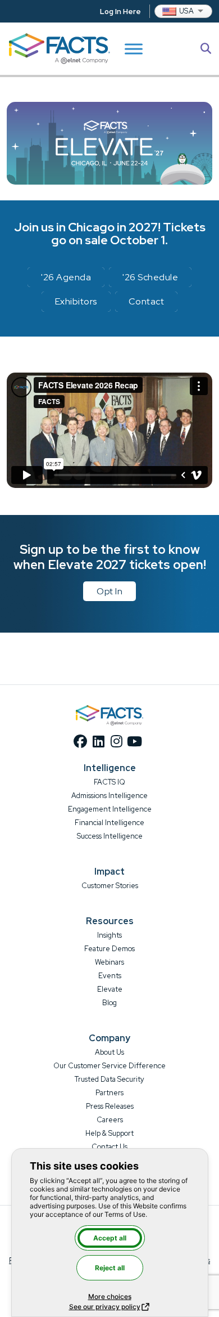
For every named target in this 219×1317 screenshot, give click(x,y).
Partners (109, 1093)
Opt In (109, 591)
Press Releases (110, 1106)
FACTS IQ (109, 782)
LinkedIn (98, 741)
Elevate (109, 989)
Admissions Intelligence (109, 795)
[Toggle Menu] (134, 48)
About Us (109, 1052)
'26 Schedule (150, 277)
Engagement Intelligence (110, 809)
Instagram (116, 741)
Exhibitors (76, 301)
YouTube (134, 741)
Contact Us (109, 1147)
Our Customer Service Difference (109, 1065)
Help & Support (109, 1133)
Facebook (80, 741)
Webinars (109, 962)
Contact (147, 301)
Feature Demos (109, 948)
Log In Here (120, 11)
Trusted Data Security (109, 1079)
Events (109, 975)
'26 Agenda (66, 277)
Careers (110, 1120)
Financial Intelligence (109, 822)
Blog (109, 1002)
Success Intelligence (110, 836)
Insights (109, 935)
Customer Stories (109, 885)
